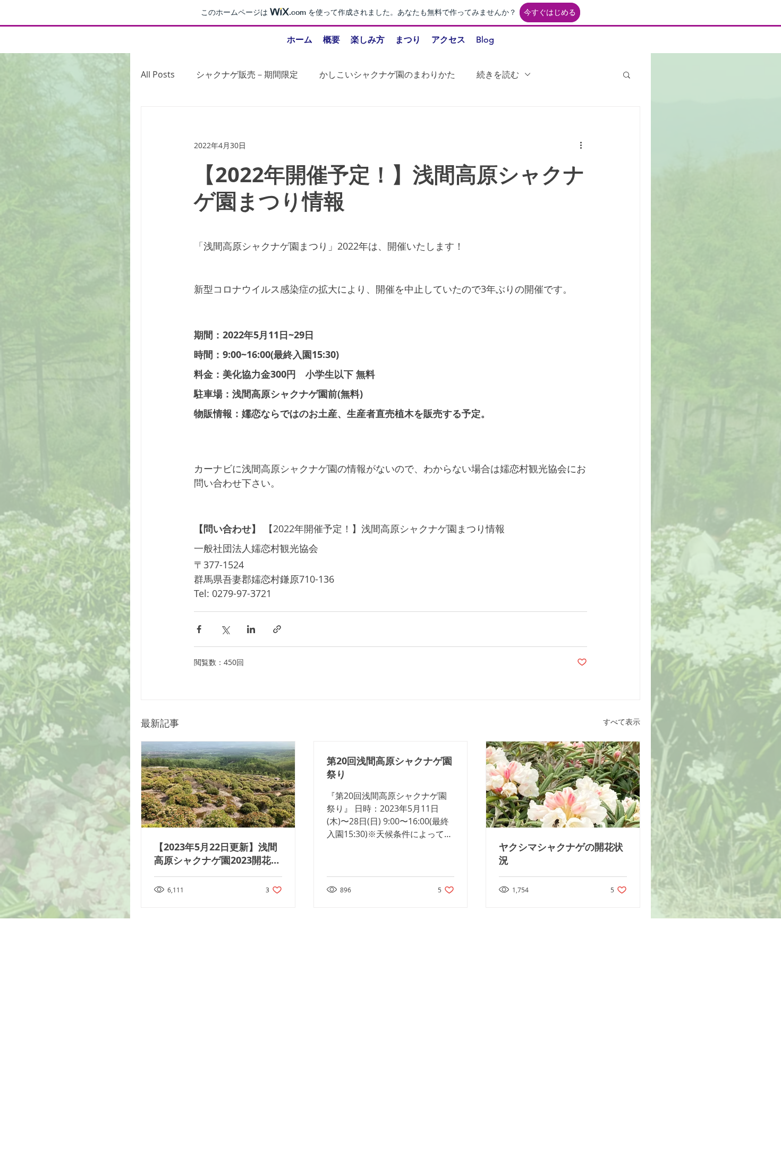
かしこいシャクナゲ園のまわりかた (387, 74)
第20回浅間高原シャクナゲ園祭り (389, 767)
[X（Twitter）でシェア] (225, 629)
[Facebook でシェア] (199, 629)
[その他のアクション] (580, 145)
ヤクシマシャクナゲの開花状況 (561, 853)
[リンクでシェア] (277, 629)
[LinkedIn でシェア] (251, 629)
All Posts (158, 74)
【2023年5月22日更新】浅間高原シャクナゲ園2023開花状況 (217, 853)
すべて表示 (621, 722)
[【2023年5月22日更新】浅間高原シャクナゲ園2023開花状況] (218, 785)
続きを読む (498, 74)
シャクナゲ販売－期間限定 (247, 74)
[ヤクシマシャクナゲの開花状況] (563, 785)
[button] (627, 74)
